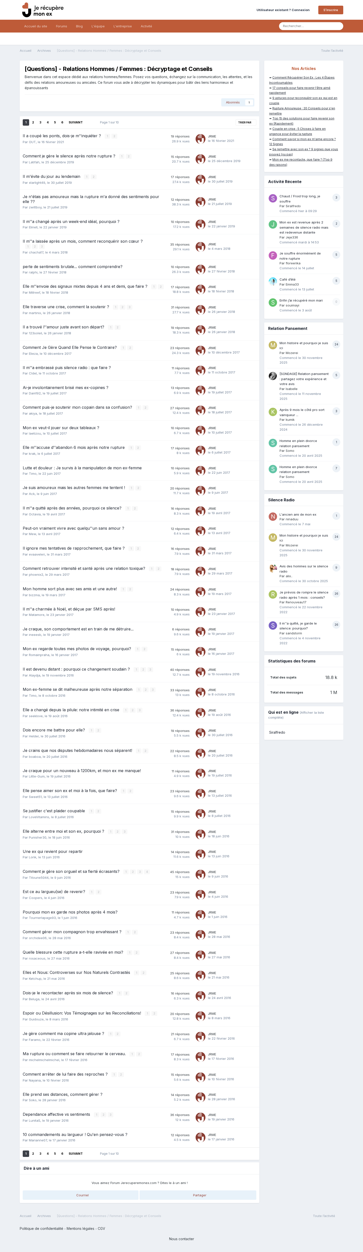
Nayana (35, 1080)
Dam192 (35, 393)
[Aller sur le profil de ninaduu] (273, 516)
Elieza (33, 353)
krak (32, 454)
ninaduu (292, 519)
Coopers (35, 898)
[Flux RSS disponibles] (340, 1216)
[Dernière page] (89, 122)
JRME (212, 136)
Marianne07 (38, 1140)
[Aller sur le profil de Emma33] (273, 281)
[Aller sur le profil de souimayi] (273, 302)
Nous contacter (181, 1239)
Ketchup (35, 979)
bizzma (34, 595)
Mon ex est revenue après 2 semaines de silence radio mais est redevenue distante (304, 227)
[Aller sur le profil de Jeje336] (273, 224)
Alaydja (34, 675)
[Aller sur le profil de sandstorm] (273, 625)
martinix (35, 313)
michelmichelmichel (44, 1060)
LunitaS (34, 1120)
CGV (101, 1228)
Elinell (33, 227)
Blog (79, 26)
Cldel (33, 373)
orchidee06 (38, 938)
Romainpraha (39, 655)
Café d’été (288, 279)
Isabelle (292, 389)
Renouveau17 (296, 602)
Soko (33, 1100)
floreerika (293, 263)
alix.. (289, 576)
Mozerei (292, 353)
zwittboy (35, 207)
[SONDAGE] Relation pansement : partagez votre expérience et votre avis (304, 379)
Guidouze (36, 1019)
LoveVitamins (39, 817)
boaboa (35, 757)
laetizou (35, 433)
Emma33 (292, 284)
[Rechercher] (338, 26)
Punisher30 (37, 837)
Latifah (34, 162)
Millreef (34, 292)
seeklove (36, 716)
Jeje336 (292, 237)
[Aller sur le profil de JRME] (200, 139)
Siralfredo (293, 206)
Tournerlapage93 (42, 918)
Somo (290, 451)
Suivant (76, 122)
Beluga (34, 999)
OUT (32, 142)
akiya (33, 413)
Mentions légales (80, 1228)
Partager (199, 1195)
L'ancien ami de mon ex (298, 514)
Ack (32, 494)
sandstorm (294, 633)
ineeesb (35, 635)
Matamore (36, 615)
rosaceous (37, 958)
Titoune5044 (39, 878)
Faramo (34, 1040)
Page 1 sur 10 (110, 122)
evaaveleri (37, 554)
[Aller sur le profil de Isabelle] (273, 376)
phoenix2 (36, 574)
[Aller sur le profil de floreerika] (273, 255)
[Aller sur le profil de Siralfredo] (273, 198)
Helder (34, 736)
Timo (33, 473)
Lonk (32, 857)
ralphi (33, 272)
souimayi (292, 305)
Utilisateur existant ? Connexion (284, 10)
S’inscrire (330, 10)
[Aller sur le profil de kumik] (273, 412)
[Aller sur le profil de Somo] (273, 443)
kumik (290, 420)
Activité (146, 26)
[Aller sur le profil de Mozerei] (273, 345)
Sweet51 (35, 797)
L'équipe (98, 26)
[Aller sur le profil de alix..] (273, 568)
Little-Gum (37, 776)
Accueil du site (35, 26)
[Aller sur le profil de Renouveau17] (273, 594)
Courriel (82, 1195)
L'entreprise (123, 26)
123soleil (35, 333)
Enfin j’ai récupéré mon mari (301, 300)
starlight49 (37, 183)
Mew (32, 534)
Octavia (35, 514)
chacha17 (36, 252)
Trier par (245, 122)
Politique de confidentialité (41, 1228)
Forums (61, 26)
